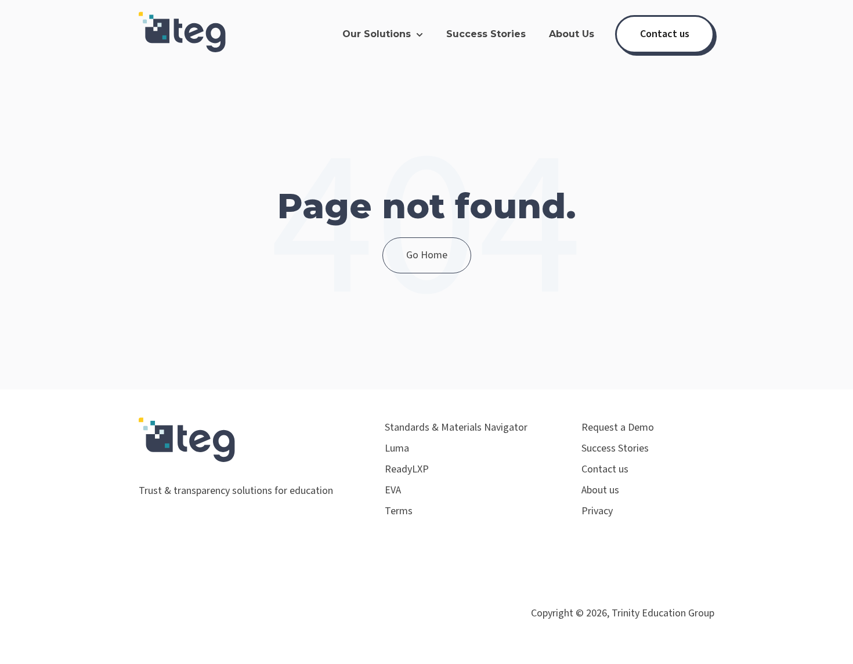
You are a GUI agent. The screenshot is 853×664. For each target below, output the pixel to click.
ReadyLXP (407, 469)
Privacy (597, 511)
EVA (393, 490)
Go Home (426, 255)
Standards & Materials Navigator (456, 427)
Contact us (664, 34)
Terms (399, 511)
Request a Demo (617, 427)
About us (600, 490)
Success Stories (486, 33)
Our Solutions (376, 33)
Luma (397, 448)
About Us (571, 33)
